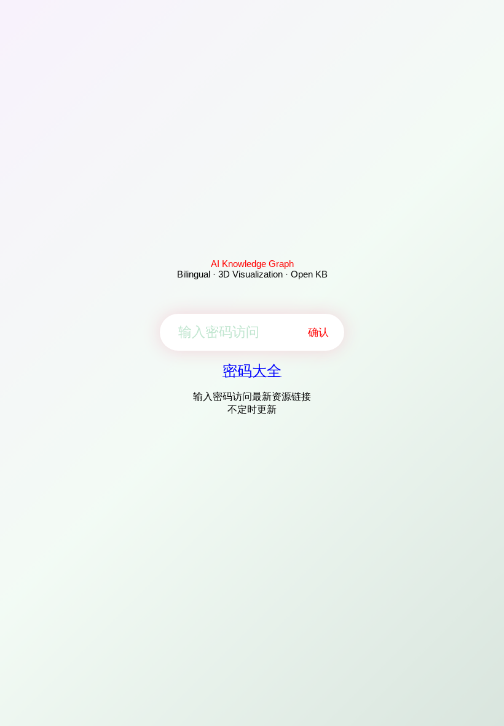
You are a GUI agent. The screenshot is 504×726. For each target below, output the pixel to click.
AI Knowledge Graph (252, 263)
